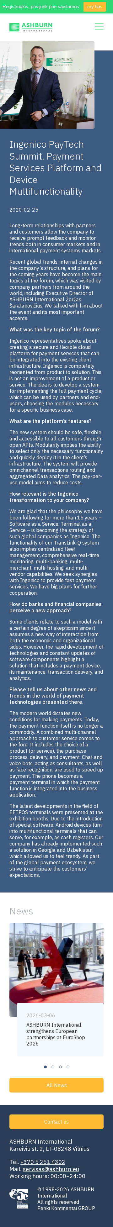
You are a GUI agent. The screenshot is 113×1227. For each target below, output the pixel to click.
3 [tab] (60, 1067)
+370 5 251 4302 (42, 1162)
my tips (94, 6)
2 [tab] (52, 1067)
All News (56, 1085)
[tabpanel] (56, 989)
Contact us (56, 1122)
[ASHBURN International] (30, 27)
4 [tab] (68, 1067)
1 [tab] (45, 1067)
